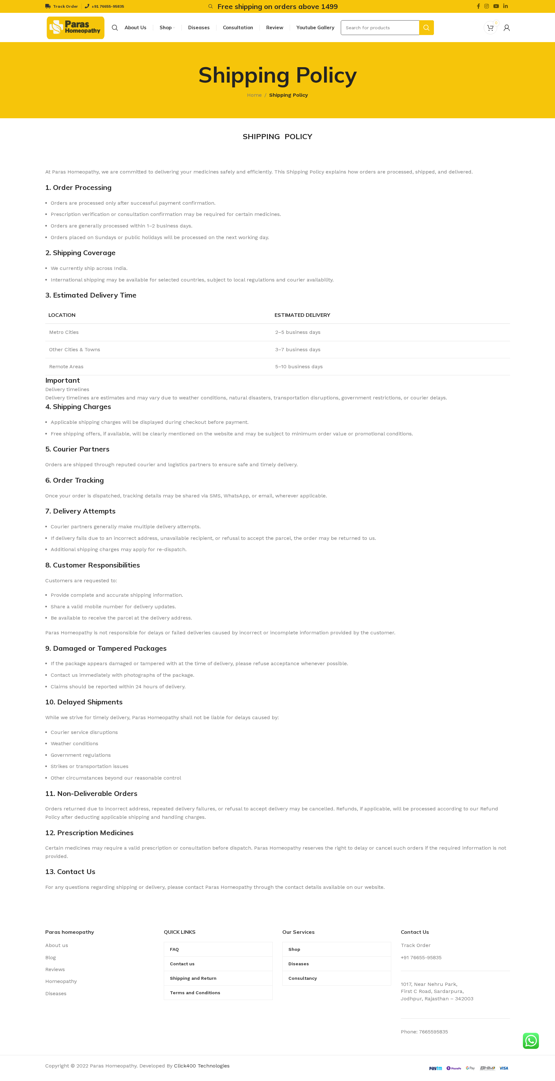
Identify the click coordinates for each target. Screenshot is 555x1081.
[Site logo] (75, 27)
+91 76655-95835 (421, 957)
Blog (50, 957)
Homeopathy (61, 981)
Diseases (55, 993)
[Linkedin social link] (505, 6)
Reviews (55, 969)
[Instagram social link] (486, 6)
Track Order (416, 945)
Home (254, 95)
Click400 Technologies (202, 1066)
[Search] (209, 6)
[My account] (506, 27)
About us (56, 945)
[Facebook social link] (478, 6)
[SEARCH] (426, 27)
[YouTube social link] (496, 6)
